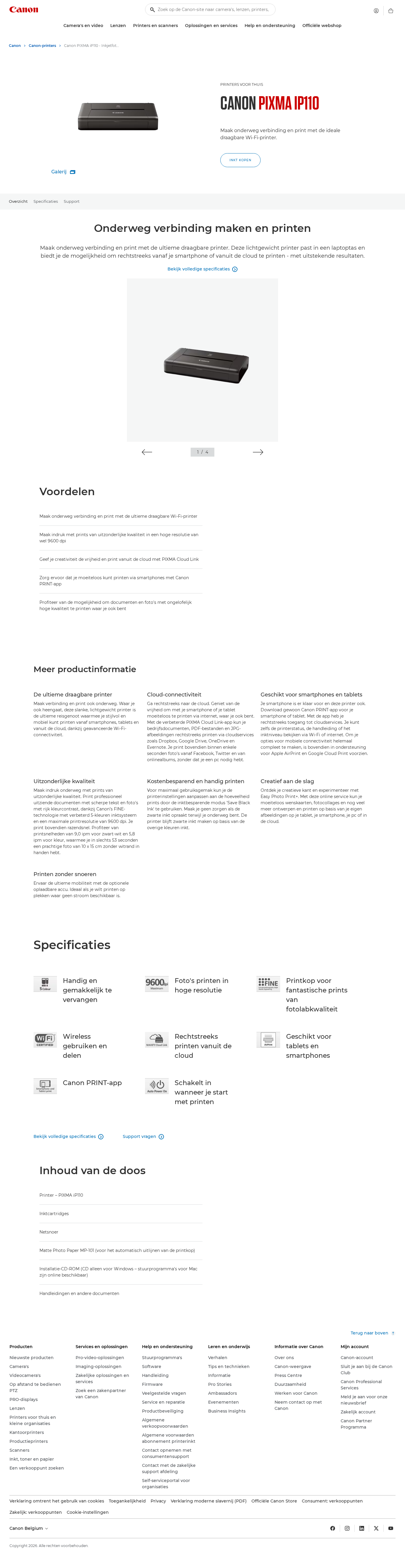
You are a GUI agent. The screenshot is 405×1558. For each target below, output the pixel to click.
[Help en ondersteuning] (297, 26)
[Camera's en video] (105, 26)
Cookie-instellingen (88, 1512)
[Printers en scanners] (180, 26)
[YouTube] (390, 1528)
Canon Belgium (26, 1528)
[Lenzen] (128, 26)
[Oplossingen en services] (239, 26)
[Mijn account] (376, 10)
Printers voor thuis (241, 84)
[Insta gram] (347, 1528)
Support (71, 201)
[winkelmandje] (391, 10)
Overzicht (18, 201)
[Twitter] (376, 1528)
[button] (147, 452)
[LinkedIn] (361, 1528)
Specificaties (46, 201)
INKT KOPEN (240, 160)
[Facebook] (332, 1528)
